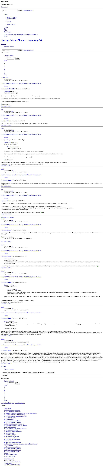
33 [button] (4, 73)
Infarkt (2, 169)
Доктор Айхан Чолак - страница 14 (21, 40)
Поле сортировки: (22, 372)
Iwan (2, 109)
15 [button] (4, 69)
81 (12, 220)
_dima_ (2, 339)
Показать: (5, 372)
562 (12, 111)
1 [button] (4, 61)
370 (12, 170)
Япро (2, 128)
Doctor (2, 219)
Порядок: (42, 372)
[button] (9, 55)
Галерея (6, 27)
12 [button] (4, 64)
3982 (12, 130)
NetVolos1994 (4, 77)
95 (12, 246)
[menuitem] (12, 17)
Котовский (7, 91)
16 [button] (4, 70)
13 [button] (4, 66)
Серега (2, 245)
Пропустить (4, 7)
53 (12, 340)
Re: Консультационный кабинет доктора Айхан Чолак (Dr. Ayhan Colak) (21, 83)
